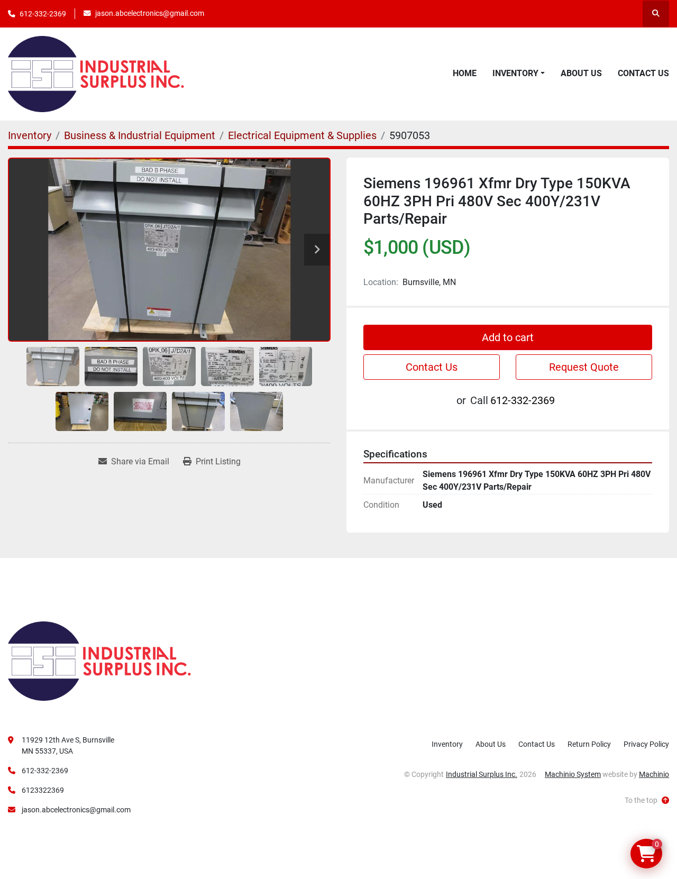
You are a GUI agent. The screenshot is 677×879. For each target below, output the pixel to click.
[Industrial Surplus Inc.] (99, 660)
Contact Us (643, 73)
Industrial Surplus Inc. (481, 774)
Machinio (654, 774)
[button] (518, 73)
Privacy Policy (646, 744)
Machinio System (573, 774)
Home (465, 73)
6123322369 (43, 790)
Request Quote (584, 367)
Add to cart (508, 337)
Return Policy (589, 744)
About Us (581, 73)
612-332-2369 (43, 14)
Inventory (515, 73)
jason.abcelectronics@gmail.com (149, 13)
